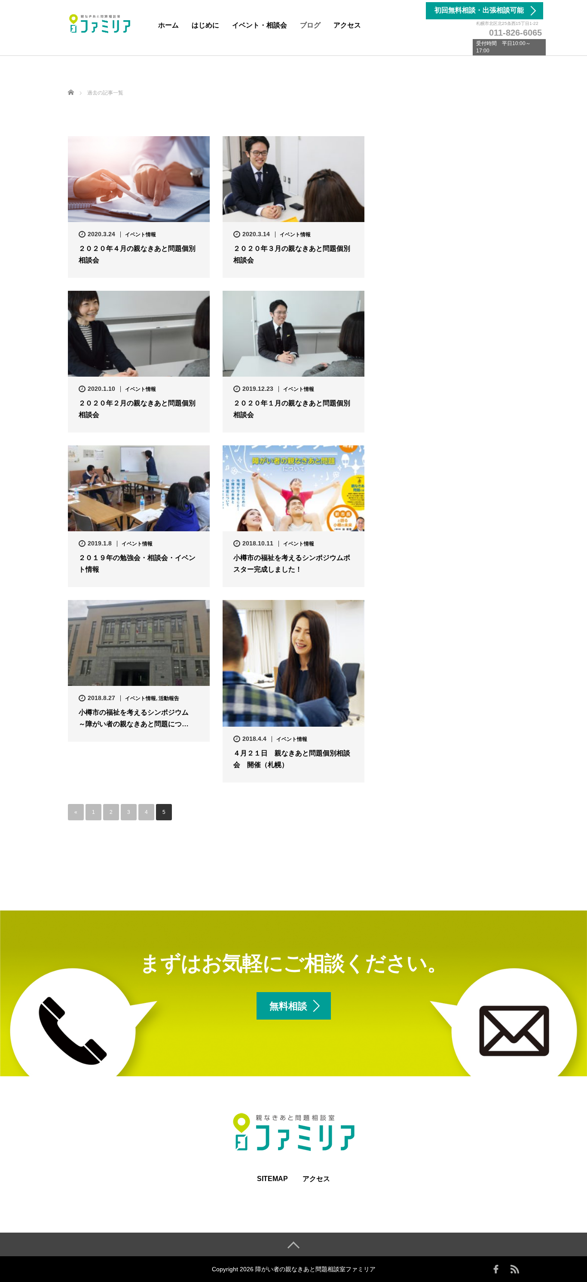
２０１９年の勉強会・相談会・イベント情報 (137, 563)
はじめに (205, 25)
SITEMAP (272, 1178)
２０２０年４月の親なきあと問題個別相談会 (137, 254)
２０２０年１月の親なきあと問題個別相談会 (291, 408)
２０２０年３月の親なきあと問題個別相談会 (291, 254)
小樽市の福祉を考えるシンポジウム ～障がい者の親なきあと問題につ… (137, 718)
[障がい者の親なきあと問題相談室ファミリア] (100, 23)
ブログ (310, 25)
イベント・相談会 (259, 25)
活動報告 (169, 698)
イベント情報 (140, 234)
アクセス (347, 25)
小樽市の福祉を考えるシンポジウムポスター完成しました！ (291, 563)
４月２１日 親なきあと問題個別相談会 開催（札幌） (291, 758)
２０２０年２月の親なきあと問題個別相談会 (137, 408)
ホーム (168, 25)
